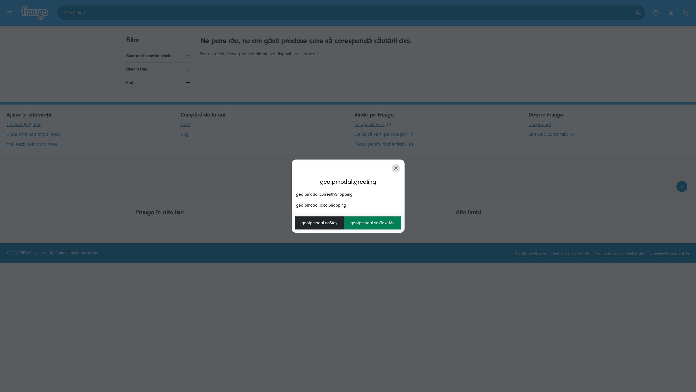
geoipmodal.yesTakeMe (372, 222)
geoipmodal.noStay (319, 222)
